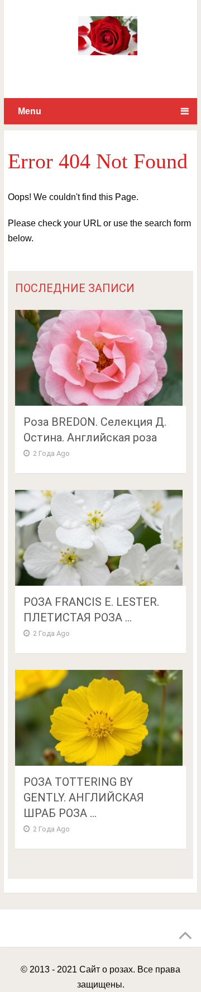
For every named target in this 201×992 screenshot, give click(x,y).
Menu (29, 111)
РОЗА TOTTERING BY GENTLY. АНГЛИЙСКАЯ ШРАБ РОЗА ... (83, 797)
